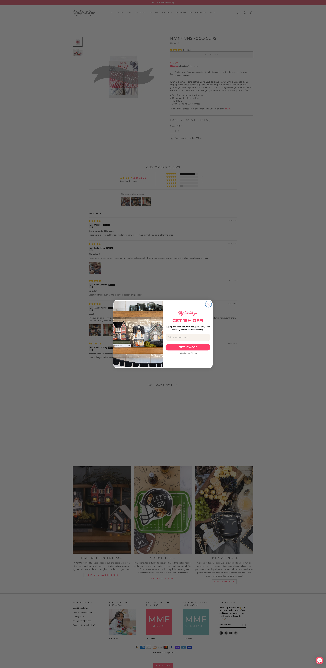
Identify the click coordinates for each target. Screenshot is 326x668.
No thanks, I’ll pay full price (188, 353)
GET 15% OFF (188, 347)
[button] (319, 660)
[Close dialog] (208, 304)
